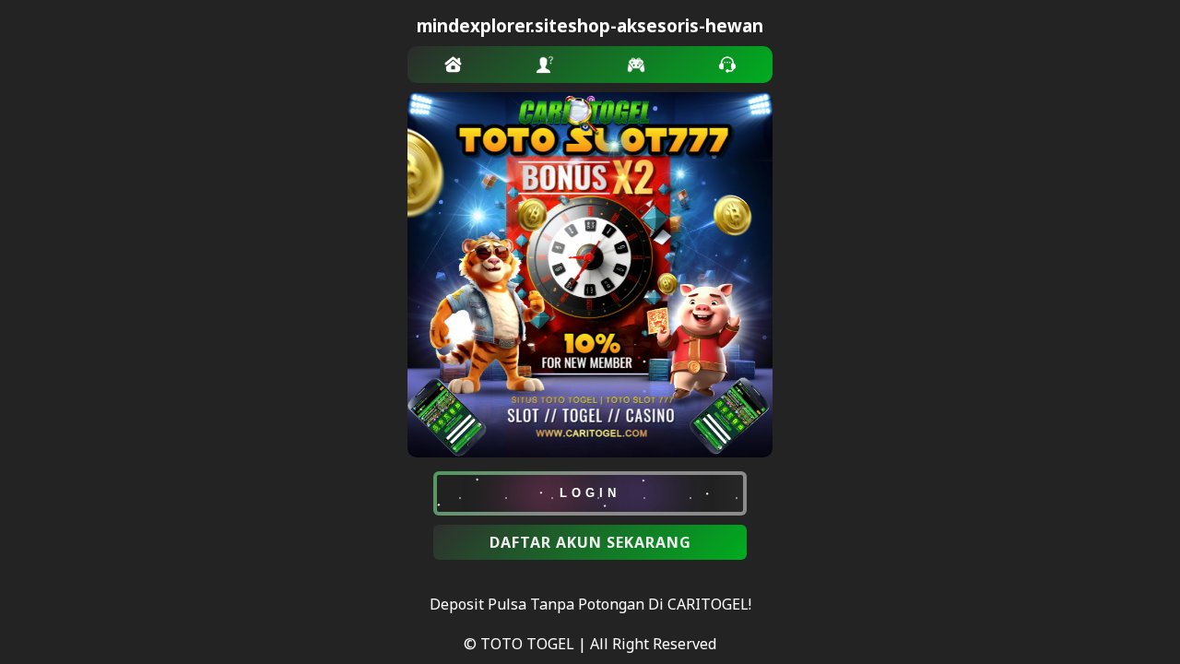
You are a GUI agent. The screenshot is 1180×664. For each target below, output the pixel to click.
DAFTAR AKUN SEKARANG (590, 542)
